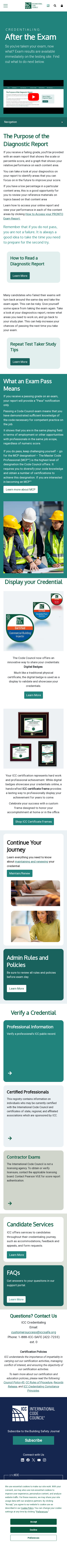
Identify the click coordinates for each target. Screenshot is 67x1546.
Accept (33, 1522)
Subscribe (33, 1440)
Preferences (33, 1538)
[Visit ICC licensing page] (10, 1073)
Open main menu (5, 5)
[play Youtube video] (33, 97)
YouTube (39, 1460)
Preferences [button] (42, 1512)
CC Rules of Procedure (39, 1382)
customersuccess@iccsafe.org (33, 1332)
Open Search (55, 5)
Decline (33, 1530)
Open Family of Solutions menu (48, 5)
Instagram (44, 1460)
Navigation (10, 122)
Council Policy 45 (14, 1382)
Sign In (61, 5)
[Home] (33, 5)
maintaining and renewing (31, 861)
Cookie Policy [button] (27, 1508)
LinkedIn (22, 1460)
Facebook (28, 1460)
